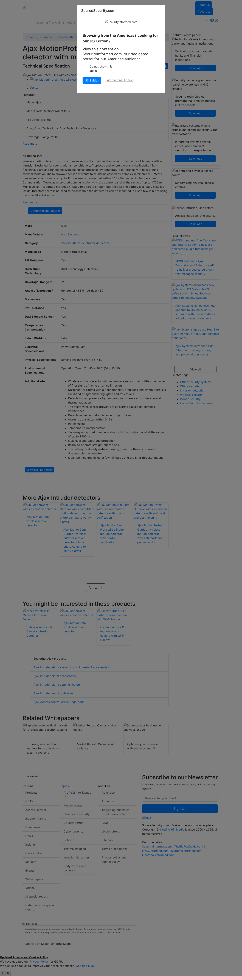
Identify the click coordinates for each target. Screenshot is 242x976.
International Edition (119, 80)
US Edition (92, 80)
